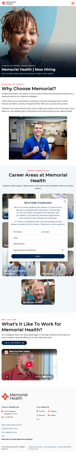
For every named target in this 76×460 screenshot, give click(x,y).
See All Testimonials (13, 343)
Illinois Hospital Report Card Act (12, 425)
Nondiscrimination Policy (9, 428)
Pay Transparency (50, 447)
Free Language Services (9, 432)
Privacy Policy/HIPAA (64, 447)
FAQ (3, 436)
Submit (38, 256)
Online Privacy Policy (35, 447)
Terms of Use (33, 449)
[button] (65, 201)
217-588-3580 (8, 417)
